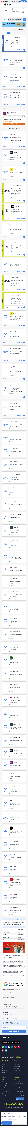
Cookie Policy (15, 1119)
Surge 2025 (4, 1066)
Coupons (11, 19)
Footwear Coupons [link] (6, 995)
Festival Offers (17, 1070)
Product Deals (5, 1070)
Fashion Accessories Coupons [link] (8, 997)
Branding (4, 1087)
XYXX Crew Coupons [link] (7, 1014)
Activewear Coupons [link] (7, 1004)
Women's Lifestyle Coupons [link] (8, 1002)
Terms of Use (5, 1085)
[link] (14, 24)
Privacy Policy (5, 1083)
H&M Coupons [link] (5, 1010)
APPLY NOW (14, 123)
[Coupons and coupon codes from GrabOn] (8, 4)
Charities (4, 1072)
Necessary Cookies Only (19, 1123)
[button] (24, 19)
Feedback (4, 1096)
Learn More (18, 1057)
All (5, 19)
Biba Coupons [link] (5, 1012)
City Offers (16, 1064)
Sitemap (3, 1094)
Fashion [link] (7, 1018)
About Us (4, 1081)
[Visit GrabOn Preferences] (14, 984)
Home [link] (3, 1018)
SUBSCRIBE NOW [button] (14, 1031)
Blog (3, 1068)
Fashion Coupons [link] (6, 992)
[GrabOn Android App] (6, 1042)
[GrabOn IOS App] (15, 1042)
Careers (3, 1090)
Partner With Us (5, 1092)
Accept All (6, 1123)
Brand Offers (17, 1066)
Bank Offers (16, 1068)
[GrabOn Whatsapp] (3, 1047)
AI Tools (3, 1064)
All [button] (8, 33)
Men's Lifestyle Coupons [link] (7, 999)
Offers (18, 19)
